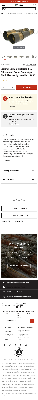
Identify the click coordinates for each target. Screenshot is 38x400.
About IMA (8, 331)
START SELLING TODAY (19, 266)
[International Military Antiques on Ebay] (32, 345)
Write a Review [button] (20, 209)
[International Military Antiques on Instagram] (15, 345)
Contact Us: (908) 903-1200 (24, 331)
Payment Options (9, 180)
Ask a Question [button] (20, 216)
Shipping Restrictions (11, 171)
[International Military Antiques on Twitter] (10, 345)
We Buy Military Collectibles (25, 327)
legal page (15, 390)
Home (3, 13)
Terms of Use (14, 359)
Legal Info (24, 359)
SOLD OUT (26, 87)
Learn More (12, 106)
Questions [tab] (17, 221)
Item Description (9, 135)
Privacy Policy (7, 359)
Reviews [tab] (4, 221)
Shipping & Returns (23, 335)
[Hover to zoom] (19, 33)
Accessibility (30, 359)
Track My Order (9, 335)
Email (19, 318)
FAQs (6, 339)
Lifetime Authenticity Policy (24, 338)
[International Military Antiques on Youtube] (27, 345)
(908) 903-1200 (17, 305)
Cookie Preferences (19, 361)
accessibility (21, 304)
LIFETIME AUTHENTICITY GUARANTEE (19, 1)
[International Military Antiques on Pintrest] (21, 345)
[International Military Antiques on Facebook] (4, 345)
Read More (6, 160)
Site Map (20, 359)
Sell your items (14, 124)
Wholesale (8, 327)
